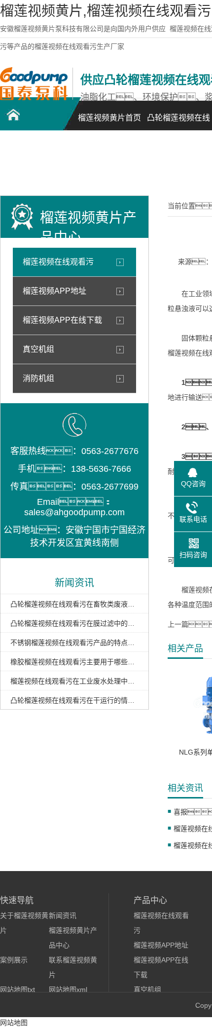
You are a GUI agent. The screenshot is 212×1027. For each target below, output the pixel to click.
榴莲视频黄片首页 (109, 118)
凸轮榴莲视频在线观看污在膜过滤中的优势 (74, 623)
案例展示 (14, 960)
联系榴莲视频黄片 (34, 165)
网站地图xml (68, 989)
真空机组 (38, 349)
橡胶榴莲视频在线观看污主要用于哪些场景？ (74, 662)
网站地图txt (17, 989)
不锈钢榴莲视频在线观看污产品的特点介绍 (74, 643)
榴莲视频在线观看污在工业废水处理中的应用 (74, 681)
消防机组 (38, 378)
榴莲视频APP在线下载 (62, 320)
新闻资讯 (62, 915)
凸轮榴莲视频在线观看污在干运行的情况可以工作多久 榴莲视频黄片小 (74, 700)
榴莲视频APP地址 (54, 291)
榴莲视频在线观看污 (58, 262)
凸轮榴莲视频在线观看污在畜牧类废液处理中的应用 (74, 604)
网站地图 (14, 1023)
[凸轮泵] (34, 98)
